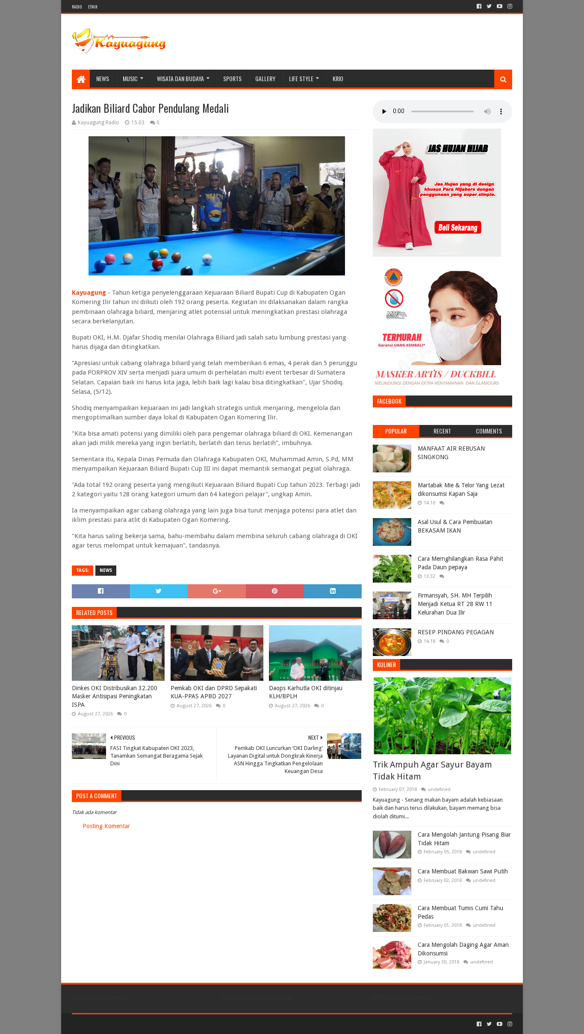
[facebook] (479, 6)
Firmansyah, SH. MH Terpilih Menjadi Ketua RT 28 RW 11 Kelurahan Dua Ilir (455, 603)
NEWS (102, 78)
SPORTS (232, 78)
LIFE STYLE (301, 78)
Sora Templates (119, 1024)
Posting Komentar (106, 826)
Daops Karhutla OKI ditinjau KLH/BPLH (305, 692)
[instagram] (509, 6)
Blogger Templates (168, 1024)
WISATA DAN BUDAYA (180, 78)
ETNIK (92, 6)
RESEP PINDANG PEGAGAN (456, 632)
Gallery (265, 78)
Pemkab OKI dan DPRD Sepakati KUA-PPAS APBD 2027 (214, 692)
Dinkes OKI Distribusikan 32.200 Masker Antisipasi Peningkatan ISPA (114, 696)
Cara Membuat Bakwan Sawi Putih (463, 871)
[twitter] (489, 6)
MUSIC (130, 78)
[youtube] (499, 6)
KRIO (338, 78)
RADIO (77, 6)
